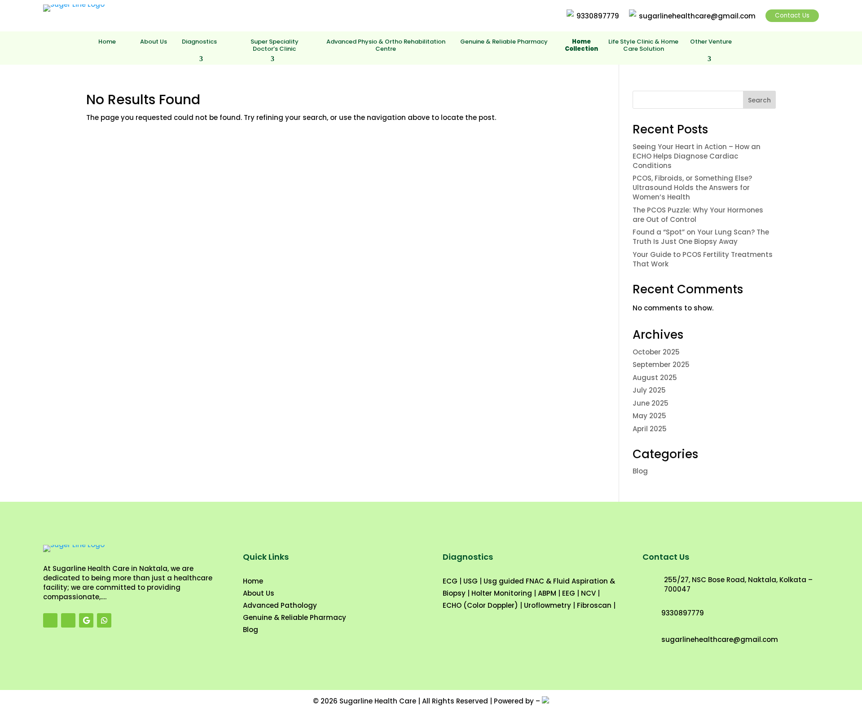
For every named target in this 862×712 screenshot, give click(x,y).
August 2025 (655, 377)
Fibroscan (594, 605)
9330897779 (597, 16)
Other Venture (711, 42)
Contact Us (792, 15)
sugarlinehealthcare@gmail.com (697, 16)
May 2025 (649, 415)
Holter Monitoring (501, 593)
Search (759, 100)
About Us (153, 42)
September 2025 (661, 364)
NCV (588, 593)
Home (107, 42)
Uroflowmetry (547, 605)
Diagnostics (199, 42)
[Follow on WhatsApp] (104, 620)
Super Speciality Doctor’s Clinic (275, 45)
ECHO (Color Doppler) (480, 605)
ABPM (547, 593)
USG (470, 581)
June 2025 (650, 403)
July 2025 (649, 390)
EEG (568, 593)
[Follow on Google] (86, 620)
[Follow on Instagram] (68, 620)
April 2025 (650, 428)
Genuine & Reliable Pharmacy (504, 42)
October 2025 (656, 352)
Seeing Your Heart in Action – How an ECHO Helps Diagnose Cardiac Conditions (697, 156)
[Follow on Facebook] (50, 620)
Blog (640, 471)
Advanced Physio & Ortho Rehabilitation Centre (385, 45)
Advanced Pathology (280, 605)
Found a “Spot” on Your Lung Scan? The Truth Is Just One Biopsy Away (701, 236)
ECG (450, 581)
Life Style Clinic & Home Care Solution (643, 45)
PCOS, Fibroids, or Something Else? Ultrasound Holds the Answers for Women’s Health (692, 187)
